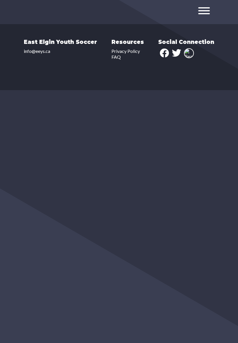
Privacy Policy (125, 51)
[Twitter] (176, 53)
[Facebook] (164, 53)
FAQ (116, 57)
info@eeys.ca (37, 51)
